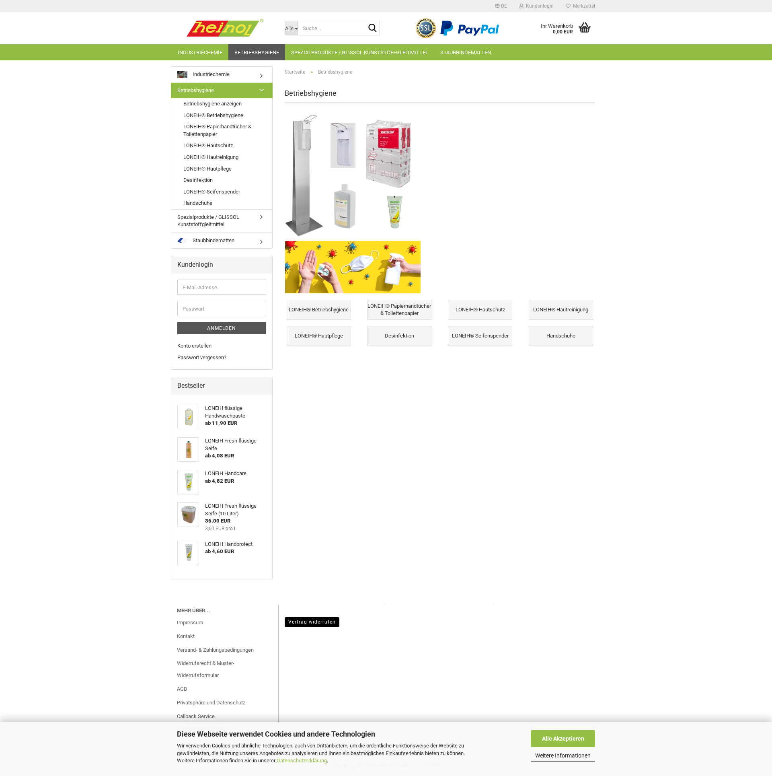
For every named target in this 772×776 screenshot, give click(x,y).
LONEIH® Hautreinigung (210, 157)
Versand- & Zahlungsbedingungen (215, 650)
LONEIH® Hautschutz (208, 145)
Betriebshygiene (256, 52)
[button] (501, 6)
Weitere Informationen (563, 755)
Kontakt (186, 636)
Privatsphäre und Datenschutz (211, 703)
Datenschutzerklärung (302, 760)
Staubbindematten (465, 52)
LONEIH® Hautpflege (207, 169)
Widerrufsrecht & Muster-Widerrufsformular (205, 669)
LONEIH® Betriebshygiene (213, 115)
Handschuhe (197, 203)
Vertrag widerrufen (312, 622)
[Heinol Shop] (225, 28)
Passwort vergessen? (201, 357)
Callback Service (196, 716)
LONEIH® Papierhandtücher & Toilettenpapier (217, 130)
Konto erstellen (194, 346)
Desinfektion (198, 180)
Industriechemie (200, 52)
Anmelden (221, 328)
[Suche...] (372, 28)
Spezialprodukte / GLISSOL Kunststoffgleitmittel (359, 52)
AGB (182, 689)
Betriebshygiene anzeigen (212, 104)
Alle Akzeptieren (563, 738)
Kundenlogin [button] (539, 6)
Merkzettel (583, 6)
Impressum (190, 623)
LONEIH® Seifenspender (211, 192)
